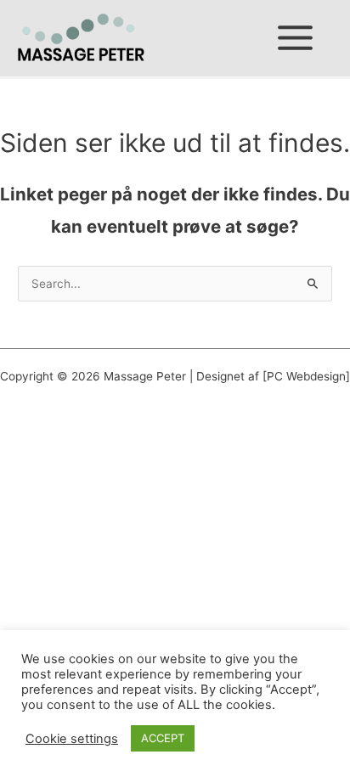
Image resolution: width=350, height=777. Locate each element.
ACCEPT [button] (162, 738)
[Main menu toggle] (295, 38)
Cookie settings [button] (71, 738)
